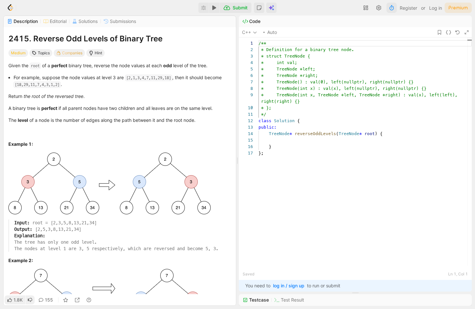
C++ (246, 32)
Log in (435, 8)
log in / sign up (288, 285)
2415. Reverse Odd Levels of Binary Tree (85, 38)
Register (408, 8)
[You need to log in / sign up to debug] (203, 8)
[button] (259, 8)
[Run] (214, 8)
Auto (272, 32)
